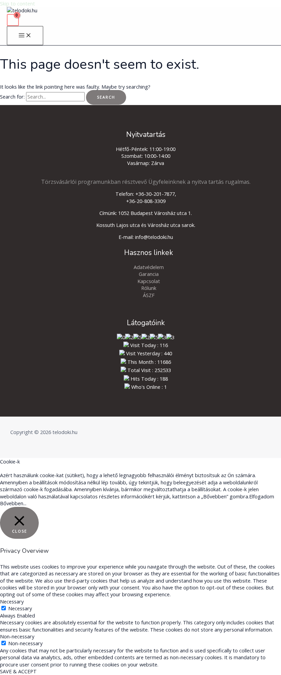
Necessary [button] (12, 601)
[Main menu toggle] (25, 35)
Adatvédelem (149, 267)
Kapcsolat (148, 281)
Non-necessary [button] (17, 636)
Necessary (20, 608)
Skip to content (17, 3)
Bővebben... (13, 503)
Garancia (149, 273)
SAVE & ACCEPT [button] (18, 671)
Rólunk (148, 287)
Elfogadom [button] (261, 496)
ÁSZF (149, 295)
